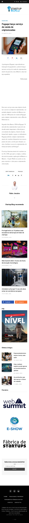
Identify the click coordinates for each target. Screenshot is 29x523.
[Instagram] (14, 491)
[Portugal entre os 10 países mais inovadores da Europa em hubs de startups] (14, 218)
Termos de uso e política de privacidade (14, 507)
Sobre (5, 496)
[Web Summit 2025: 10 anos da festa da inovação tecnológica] (14, 249)
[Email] (21, 58)
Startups (5, 20)
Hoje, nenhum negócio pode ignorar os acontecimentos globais (20, 367)
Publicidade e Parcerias (16, 496)
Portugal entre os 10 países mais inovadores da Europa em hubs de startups (13, 233)
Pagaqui (12, 64)
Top (15, 519)
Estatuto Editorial (21, 509)
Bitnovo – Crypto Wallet (9, 159)
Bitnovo (18, 72)
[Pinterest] (12, 58)
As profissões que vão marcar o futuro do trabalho (20, 379)
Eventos (10, 502)
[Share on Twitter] (15, 175)
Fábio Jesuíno (14, 193)
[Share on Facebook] (8, 58)
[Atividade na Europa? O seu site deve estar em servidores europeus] (14, 277)
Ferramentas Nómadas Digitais (13, 499)
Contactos (18, 502)
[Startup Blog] (14, 9)
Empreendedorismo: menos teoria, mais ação (20, 355)
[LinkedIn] (16, 58)
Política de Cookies (8, 509)
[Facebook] (10, 491)
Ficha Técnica (6, 511)
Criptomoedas (10, 171)
